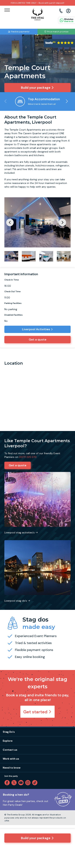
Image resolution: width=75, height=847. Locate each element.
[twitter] (14, 782)
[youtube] (21, 782)
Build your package (35, 838)
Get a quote (37, 339)
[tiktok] (35, 782)
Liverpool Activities (36, 329)
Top (67, 813)
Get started (35, 712)
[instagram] (28, 782)
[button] (66, 101)
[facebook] (7, 782)
